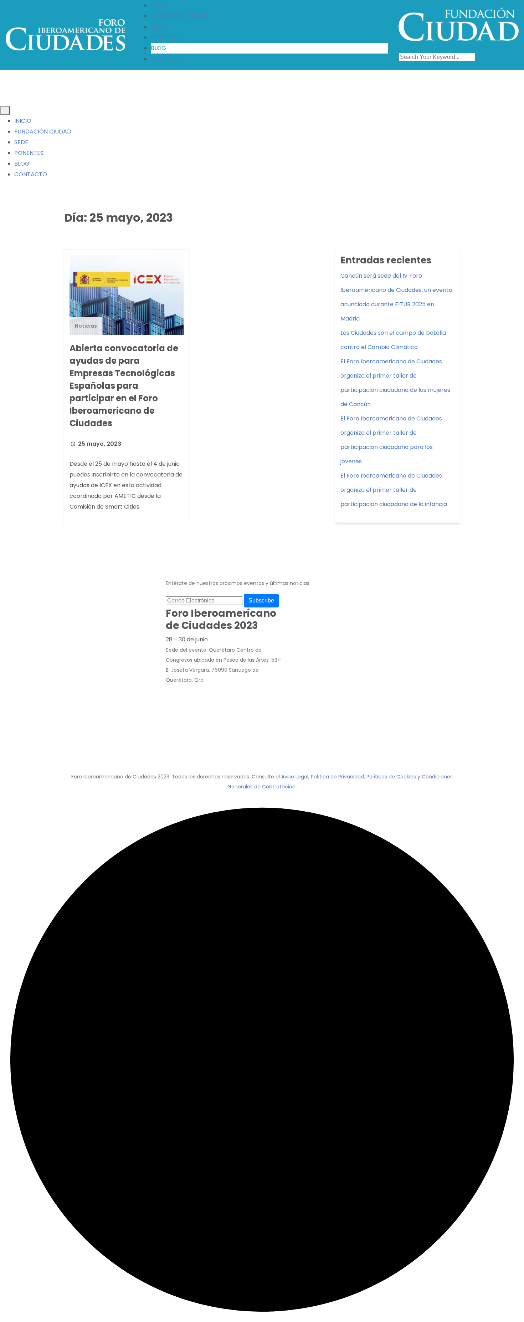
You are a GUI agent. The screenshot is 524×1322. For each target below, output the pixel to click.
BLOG (158, 48)
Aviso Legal (294, 776)
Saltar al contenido (31, 8)
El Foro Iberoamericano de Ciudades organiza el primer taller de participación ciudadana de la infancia (393, 489)
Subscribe (261, 600)
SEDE (158, 26)
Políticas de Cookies (391, 776)
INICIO (159, 5)
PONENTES (165, 37)
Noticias (86, 325)
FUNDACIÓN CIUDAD (179, 16)
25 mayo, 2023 (99, 444)
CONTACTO (167, 59)
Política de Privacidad (337, 776)
